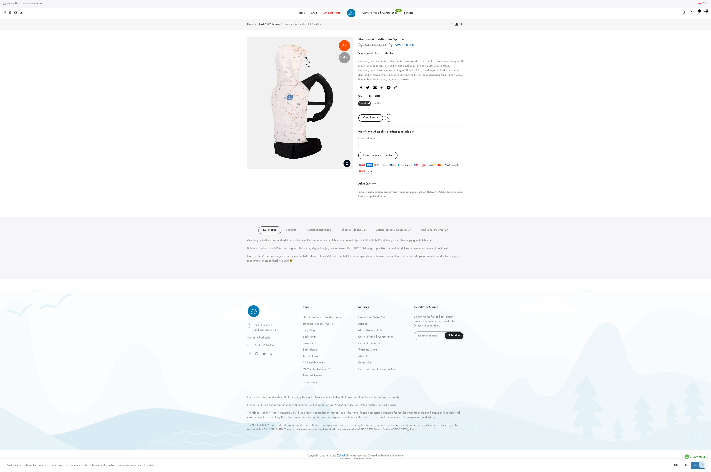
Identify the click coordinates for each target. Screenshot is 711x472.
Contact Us (364, 362)
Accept (697, 465)
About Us (363, 356)
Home (301, 13)
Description (270, 230)
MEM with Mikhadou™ (316, 369)
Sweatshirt (309, 343)
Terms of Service (312, 375)
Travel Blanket (311, 356)
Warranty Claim (367, 349)
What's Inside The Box (353, 230)
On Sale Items (332, 13)
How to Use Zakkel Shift (372, 317)
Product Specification (318, 230)
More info (680, 465)
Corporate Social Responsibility (376, 369)
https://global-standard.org (419, 417)
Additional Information (434, 230)
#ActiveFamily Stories (370, 330)
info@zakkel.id (13, 4)
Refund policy (311, 382)
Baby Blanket (310, 349)
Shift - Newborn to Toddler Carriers (323, 317)
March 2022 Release (269, 24)
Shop (314, 13)
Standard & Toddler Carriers (319, 324)
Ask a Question (367, 183)
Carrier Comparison (369, 343)
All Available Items (314, 362)
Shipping (363, 53)
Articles (362, 324)
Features (291, 230)
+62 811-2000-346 (34, 4)
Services (408, 13)
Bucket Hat (309, 337)
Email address (367, 138)
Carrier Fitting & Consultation (381, 12)
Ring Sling (309, 330)
